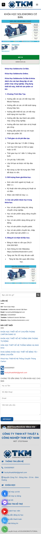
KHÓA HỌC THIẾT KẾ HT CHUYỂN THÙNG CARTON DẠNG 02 (18, 333)
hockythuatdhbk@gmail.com (16, 372)
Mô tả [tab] (20, 57)
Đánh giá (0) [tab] (20, 62)
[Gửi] (38, 295)
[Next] (36, 31)
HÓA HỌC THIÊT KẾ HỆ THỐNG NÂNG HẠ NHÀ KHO (20, 346)
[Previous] (5, 31)
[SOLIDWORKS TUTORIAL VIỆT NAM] (20, 4)
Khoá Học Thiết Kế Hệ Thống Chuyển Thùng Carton (18, 360)
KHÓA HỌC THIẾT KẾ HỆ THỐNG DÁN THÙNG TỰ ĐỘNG (19, 339)
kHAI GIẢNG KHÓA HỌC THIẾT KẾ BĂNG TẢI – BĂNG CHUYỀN (19, 353)
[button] (37, 4)
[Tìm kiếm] (3, 4)
